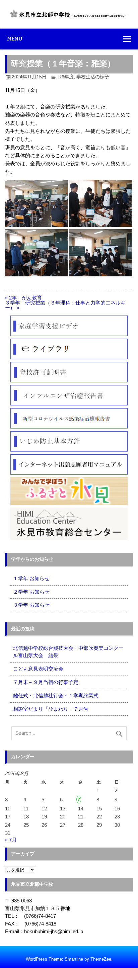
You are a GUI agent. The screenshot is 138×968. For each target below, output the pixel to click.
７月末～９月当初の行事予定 (45, 682)
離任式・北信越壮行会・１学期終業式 (55, 695)
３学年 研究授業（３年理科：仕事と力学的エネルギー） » (65, 305)
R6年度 (66, 76)
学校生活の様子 (92, 76)
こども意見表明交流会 (38, 669)
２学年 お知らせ (31, 592)
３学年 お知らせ (31, 605)
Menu (14, 38)
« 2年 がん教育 (23, 297)
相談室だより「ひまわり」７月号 (50, 709)
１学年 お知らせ (31, 578)
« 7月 (11, 840)
